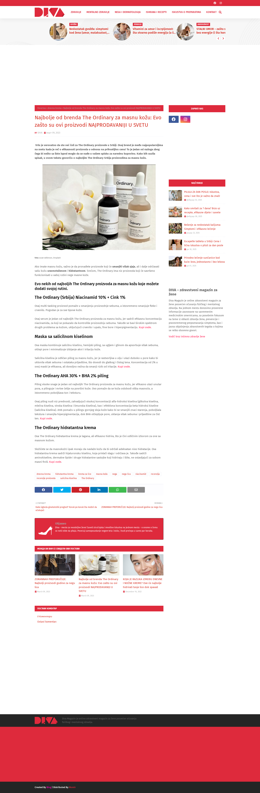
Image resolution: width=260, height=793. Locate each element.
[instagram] (221, 3)
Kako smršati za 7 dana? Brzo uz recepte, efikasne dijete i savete (202, 210)
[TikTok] (197, 119)
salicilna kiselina (68, 478)
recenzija (155, 474)
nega (114, 474)
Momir (72, 787)
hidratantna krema (64, 474)
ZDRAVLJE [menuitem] (76, 12)
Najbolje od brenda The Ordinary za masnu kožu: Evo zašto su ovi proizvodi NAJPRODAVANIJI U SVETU (98, 585)
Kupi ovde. (145, 327)
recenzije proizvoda (46, 478)
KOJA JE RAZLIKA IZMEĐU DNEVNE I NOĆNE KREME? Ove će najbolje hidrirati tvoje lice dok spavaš (142, 583)
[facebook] (215, 3)
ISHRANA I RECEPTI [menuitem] (156, 12)
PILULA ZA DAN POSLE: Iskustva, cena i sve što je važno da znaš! (202, 194)
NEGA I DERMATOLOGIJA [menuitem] (128, 12)
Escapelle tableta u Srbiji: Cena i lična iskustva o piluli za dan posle (203, 243)
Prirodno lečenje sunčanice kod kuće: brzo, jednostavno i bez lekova (204, 259)
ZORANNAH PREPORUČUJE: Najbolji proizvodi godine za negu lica (55, 583)
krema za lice (84, 474)
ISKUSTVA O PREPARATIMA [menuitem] (186, 12)
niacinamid (140, 474)
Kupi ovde (124, 366)
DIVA (40, 132)
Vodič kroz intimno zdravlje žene (187, 336)
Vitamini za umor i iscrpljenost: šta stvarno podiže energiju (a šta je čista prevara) (139, 31)
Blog (49, 787)
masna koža (102, 474)
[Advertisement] (130, 71)
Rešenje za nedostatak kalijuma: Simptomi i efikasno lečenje (202, 226)
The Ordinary (88, 478)
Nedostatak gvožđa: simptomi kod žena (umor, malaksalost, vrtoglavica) (74, 31)
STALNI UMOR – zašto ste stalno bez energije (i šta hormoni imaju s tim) (203, 31)
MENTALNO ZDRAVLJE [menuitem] (97, 12)
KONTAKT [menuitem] (211, 12)
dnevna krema (55, 108)
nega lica (126, 474)
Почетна (41, 108)
